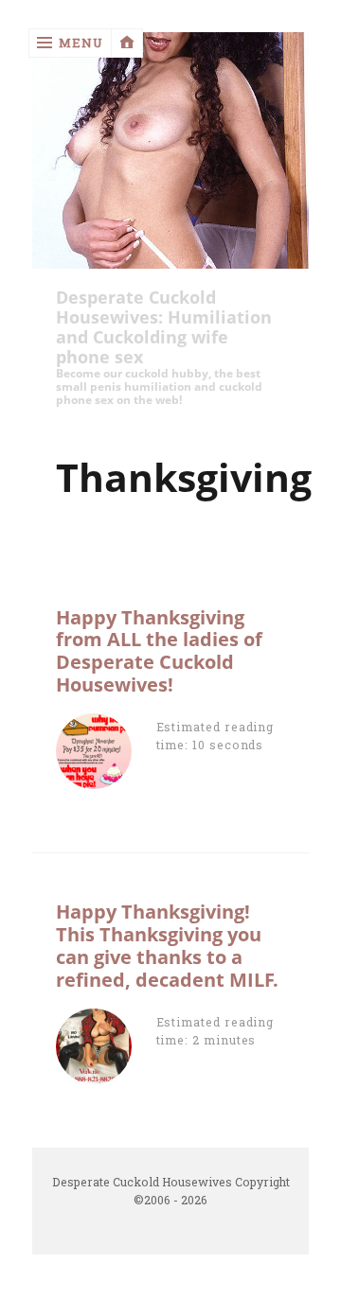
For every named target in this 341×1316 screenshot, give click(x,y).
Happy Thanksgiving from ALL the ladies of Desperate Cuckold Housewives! (159, 651)
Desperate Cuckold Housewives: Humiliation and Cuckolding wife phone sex (164, 327)
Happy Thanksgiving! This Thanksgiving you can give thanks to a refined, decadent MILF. (167, 945)
